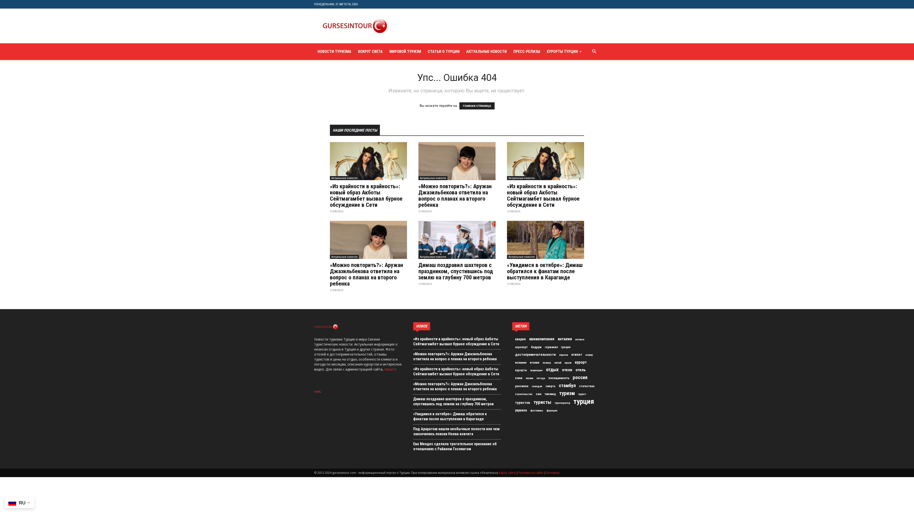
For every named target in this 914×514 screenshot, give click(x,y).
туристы (542, 402)
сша (538, 394)
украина (521, 410)
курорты (521, 370)
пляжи (529, 378)
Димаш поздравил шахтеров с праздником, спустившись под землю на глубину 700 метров (455, 271)
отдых (552, 369)
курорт (581, 362)
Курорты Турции (562, 51)
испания (521, 362)
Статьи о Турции (444, 51)
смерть (551, 386)
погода (540, 378)
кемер (547, 362)
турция (583, 401)
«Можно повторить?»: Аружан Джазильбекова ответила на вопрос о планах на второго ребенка (455, 195)
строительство (523, 394)
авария (520, 339)
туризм (567, 393)
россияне (521, 386)
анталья (579, 339)
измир (589, 354)
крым (568, 362)
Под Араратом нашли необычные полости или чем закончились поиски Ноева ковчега (456, 431)
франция (551, 410)
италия (534, 362)
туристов (522, 402)
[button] (594, 52)
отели (567, 369)
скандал (537, 386)
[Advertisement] (481, 26)
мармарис (536, 370)
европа (563, 354)
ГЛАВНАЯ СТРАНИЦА (477, 106)
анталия (565, 338)
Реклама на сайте (531, 473)
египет (576, 354)
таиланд (550, 394)
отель (581, 369)
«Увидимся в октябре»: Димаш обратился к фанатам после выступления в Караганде (545, 271)
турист (582, 394)
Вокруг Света (370, 51)
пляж (518, 378)
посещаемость (558, 378)
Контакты (553, 473)
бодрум (536, 347)
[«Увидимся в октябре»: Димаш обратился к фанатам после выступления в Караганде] (545, 240)
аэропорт (521, 347)
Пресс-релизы (526, 51)
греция (565, 347)
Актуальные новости (486, 51)
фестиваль (536, 410)
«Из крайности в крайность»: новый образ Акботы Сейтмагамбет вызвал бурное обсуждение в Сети (366, 195)
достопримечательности (535, 354)
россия (580, 377)
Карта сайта (507, 473)
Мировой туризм (405, 51)
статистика (586, 386)
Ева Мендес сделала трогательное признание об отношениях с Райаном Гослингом (455, 446)
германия (551, 347)
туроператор (562, 403)
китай (557, 362)
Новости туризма (334, 51)
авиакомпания (541, 338)
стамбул (567, 385)
